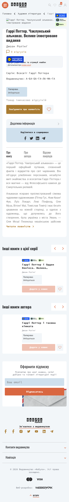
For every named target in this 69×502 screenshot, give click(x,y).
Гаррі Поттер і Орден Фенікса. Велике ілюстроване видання (38, 266)
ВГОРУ (36, 495)
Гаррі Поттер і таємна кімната (39, 324)
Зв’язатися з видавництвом (34, 426)
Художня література (29, 13)
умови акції (26, 65)
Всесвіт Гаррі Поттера (33, 73)
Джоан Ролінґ (16, 46)
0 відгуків (18, 51)
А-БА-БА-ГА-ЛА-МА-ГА (40, 78)
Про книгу (9, 154)
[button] (25, 138)
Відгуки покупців (47, 154)
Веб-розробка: (24, 487)
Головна (6, 13)
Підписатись (34, 391)
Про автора (27, 154)
